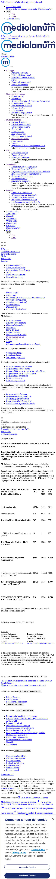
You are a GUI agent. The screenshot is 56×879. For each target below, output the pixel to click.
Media (8, 150)
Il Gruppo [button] (5, 36)
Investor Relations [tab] (8, 254)
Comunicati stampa (9, 434)
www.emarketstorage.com (12, 788)
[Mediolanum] (28, 34)
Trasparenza (11, 218)
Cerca (3, 422)
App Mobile (11, 214)
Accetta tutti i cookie (27, 876)
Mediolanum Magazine (15, 758)
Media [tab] (3, 256)
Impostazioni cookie (27, 867)
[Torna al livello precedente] (2, 242)
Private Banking (13, 697)
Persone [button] (15, 38)
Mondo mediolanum (22, 750)
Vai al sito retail (7, 56)
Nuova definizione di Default (18, 725)
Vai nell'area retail (13, 6)
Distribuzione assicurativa (16, 735)
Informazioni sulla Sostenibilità (19, 740)
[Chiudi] (12, 66)
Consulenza (22, 9)
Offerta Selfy (11, 9)
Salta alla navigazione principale (29, 2)
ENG (13, 16)
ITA (8, 12)
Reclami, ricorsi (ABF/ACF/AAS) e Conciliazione (27, 718)
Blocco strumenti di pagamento (14, 681)
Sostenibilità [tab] (6, 258)
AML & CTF (11, 721)
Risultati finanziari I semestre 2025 (15, 429)
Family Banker (12, 699)
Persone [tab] (4, 261)
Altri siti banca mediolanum (30, 691)
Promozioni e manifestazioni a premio (21, 716)
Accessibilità (11, 744)
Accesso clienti (12, 211)
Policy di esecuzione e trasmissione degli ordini (25, 732)
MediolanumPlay (45, 9)
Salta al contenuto (8, 2)
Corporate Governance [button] (19, 36)
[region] (28, 847)
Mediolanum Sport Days (16, 756)
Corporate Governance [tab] (10, 251)
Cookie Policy (38, 849)
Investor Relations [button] (36, 36)
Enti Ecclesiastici (13, 765)
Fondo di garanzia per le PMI (18, 730)
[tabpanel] (28, 277)
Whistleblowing (12, 768)
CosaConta (32, 9)
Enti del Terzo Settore (15, 763)
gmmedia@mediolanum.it (12, 643)
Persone (9, 190)
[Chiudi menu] (5, 242)
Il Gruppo (10, 70)
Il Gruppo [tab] (5, 249)
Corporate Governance (15, 94)
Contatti (9, 216)
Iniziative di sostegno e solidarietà (20, 728)
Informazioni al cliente (25, 710)
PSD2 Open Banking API (17, 737)
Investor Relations (13, 120)
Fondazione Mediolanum (16, 702)
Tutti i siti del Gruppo (15, 704)
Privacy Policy (19, 853)
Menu (4, 54)
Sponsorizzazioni (13, 761)
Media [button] (46, 36)
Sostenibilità (11, 164)
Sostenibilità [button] (6, 38)
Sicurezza (32, 681)
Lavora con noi (12, 770)
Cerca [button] (8, 230)
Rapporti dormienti (14, 723)
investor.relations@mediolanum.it (41, 643)
